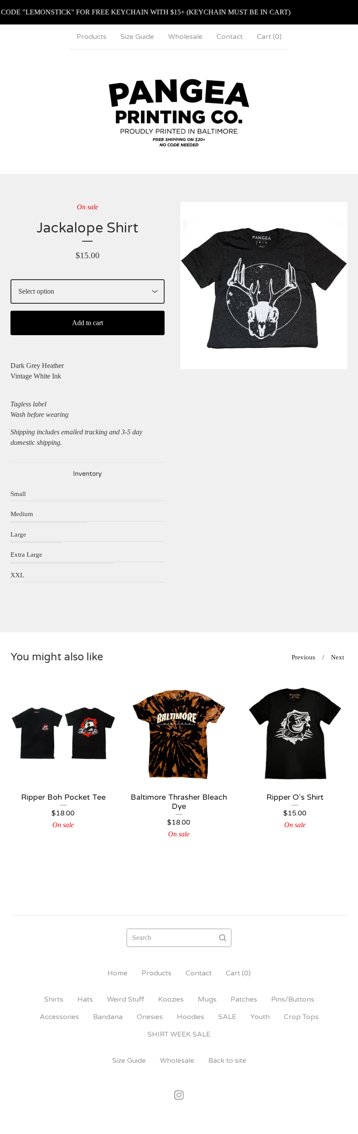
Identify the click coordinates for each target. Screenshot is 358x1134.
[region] (179, 12)
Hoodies (190, 1017)
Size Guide (137, 36)
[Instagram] (179, 1095)
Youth (260, 1017)
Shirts (53, 999)
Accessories (59, 1017)
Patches (244, 999)
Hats (85, 999)
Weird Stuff (125, 999)
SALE (227, 1017)
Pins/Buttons (292, 999)
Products (91, 36)
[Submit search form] (222, 938)
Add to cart (87, 322)
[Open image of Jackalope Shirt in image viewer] (264, 285)
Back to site (227, 1060)
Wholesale (185, 36)
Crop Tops (301, 1017)
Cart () (269, 36)
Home (117, 973)
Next (337, 657)
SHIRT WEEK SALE (179, 1034)
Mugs (207, 999)
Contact (230, 36)
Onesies (150, 1017)
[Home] (179, 111)
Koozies (171, 999)
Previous (303, 657)
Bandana (108, 1017)
